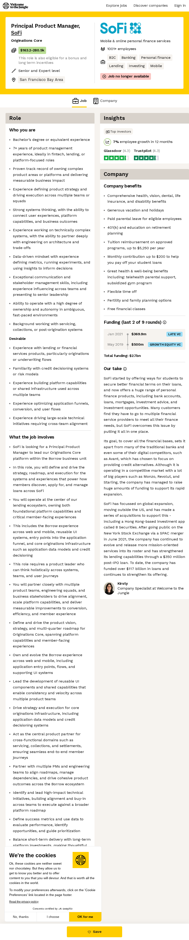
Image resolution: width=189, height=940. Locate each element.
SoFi (16, 33)
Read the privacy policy (23, 901)
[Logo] (15, 6)
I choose (53, 917)
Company (108, 100)
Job (83, 100)
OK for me (85, 917)
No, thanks (21, 917)
